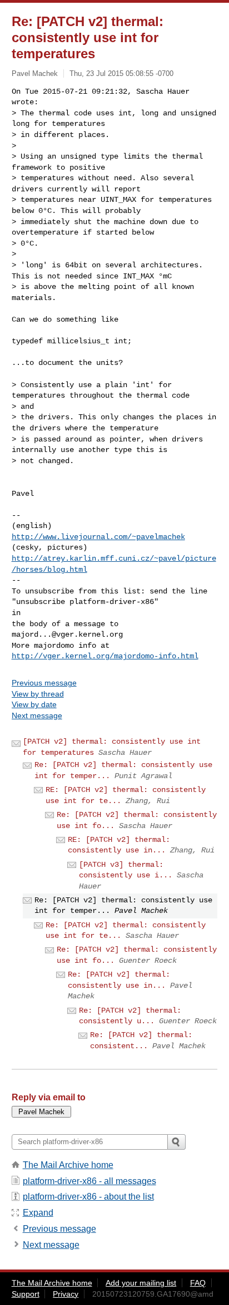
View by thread (38, 693)
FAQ (198, 1282)
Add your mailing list (141, 1282)
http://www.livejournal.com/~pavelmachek (98, 536)
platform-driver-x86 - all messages (89, 1181)
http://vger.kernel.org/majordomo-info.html (105, 656)
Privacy (65, 1293)
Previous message (44, 682)
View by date (34, 704)
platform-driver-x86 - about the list (88, 1196)
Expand (38, 1212)
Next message (37, 715)
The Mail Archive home (68, 1165)
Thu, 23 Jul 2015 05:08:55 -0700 (121, 73)
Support (25, 1293)
